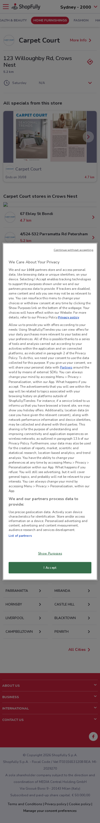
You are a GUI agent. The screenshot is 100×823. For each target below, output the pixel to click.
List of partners (20, 535)
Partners (66, 367)
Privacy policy (68, 317)
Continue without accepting (73, 250)
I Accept (50, 567)
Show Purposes (50, 553)
